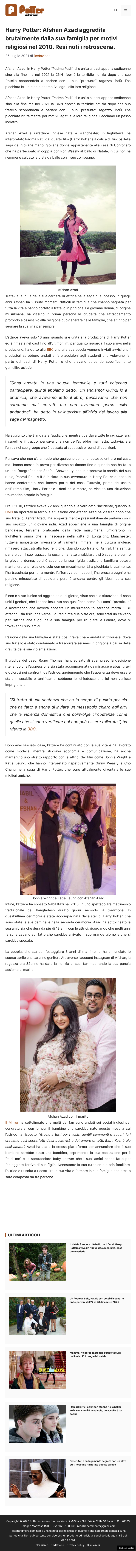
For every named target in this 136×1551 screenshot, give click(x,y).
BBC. (32, 729)
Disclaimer (93, 1545)
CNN (9, 512)
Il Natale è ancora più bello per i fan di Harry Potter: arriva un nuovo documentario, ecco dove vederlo (96, 1248)
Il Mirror (11, 1122)
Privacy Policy (75, 1545)
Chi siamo (42, 1545)
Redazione (57, 1545)
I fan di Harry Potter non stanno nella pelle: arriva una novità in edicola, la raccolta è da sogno (96, 1410)
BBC (50, 350)
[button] (116, 10)
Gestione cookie (126, 1548)
